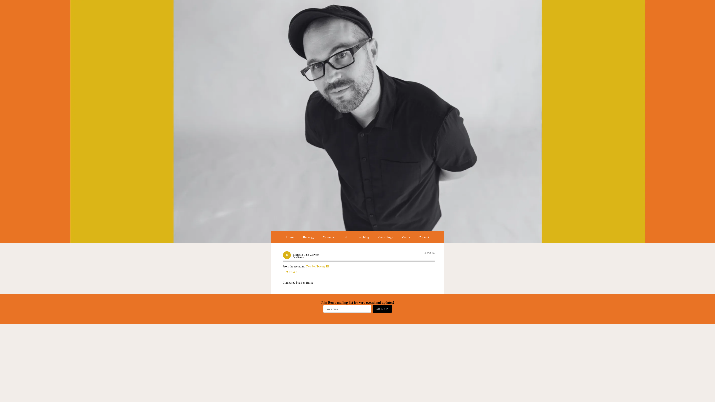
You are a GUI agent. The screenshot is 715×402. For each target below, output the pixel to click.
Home (290, 237)
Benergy (308, 237)
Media (405, 237)
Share (293, 272)
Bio (346, 237)
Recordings (385, 237)
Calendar (329, 237)
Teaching (363, 237)
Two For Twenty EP (318, 266)
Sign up (382, 309)
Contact (424, 237)
